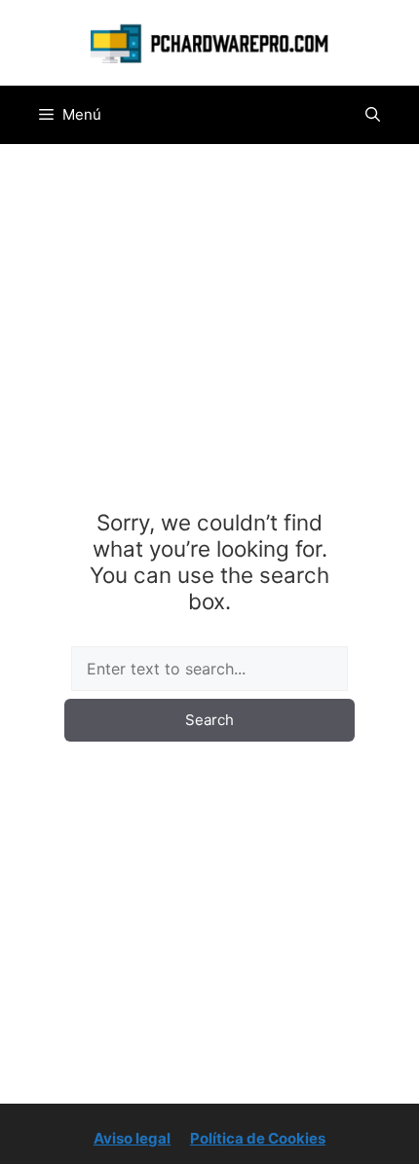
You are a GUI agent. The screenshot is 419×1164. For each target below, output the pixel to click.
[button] (373, 115)
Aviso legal (132, 1138)
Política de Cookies (257, 1138)
